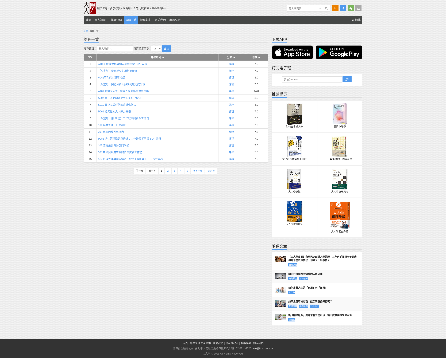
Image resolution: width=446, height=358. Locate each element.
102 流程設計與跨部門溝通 (113, 145)
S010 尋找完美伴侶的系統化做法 (117, 104)
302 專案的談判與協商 (111, 131)
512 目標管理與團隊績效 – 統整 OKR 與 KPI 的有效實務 (130, 159)
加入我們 (258, 343)
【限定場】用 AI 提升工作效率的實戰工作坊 (123, 118)
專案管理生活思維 (200, 343)
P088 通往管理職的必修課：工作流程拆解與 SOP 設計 (129, 138)
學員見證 (174, 19)
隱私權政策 (232, 343)
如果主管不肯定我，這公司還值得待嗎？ (310, 301)
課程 (231, 63)
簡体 (357, 19)
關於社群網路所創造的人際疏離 (305, 274)
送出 (347, 79)
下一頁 (198, 170)
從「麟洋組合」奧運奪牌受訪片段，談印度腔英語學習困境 (320, 315)
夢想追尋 (293, 306)
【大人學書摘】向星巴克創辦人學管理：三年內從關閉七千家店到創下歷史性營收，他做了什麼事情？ (322, 258)
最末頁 (211, 170)
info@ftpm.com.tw (263, 348)
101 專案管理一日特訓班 (112, 125)
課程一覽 (131, 19)
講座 (231, 97)
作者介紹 (116, 19)
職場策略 (303, 306)
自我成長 (314, 306)
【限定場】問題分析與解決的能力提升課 (121, 84)
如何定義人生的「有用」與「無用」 (307, 287)
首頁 (88, 19)
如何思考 (303, 278)
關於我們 (160, 19)
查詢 (166, 48)
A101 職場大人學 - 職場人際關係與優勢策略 (123, 91)
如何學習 (293, 278)
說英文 (292, 320)
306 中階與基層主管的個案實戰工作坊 (120, 152)
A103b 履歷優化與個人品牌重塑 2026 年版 (122, 63)
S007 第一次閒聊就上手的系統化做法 (119, 97)
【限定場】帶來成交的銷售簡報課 (117, 70)
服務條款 (246, 343)
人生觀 (292, 292)
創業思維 (293, 265)
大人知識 (100, 19)
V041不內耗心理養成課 (111, 77)
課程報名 (145, 19)
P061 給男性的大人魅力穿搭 (114, 111)
